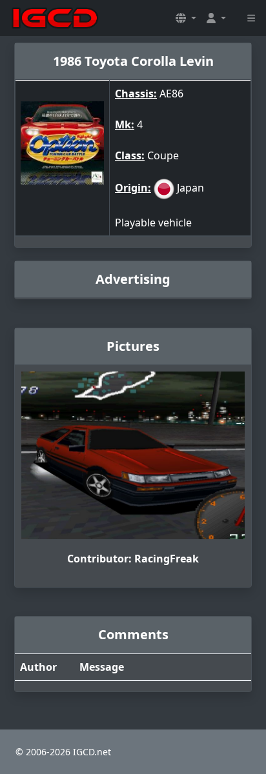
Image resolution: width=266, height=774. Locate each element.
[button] (185, 18)
